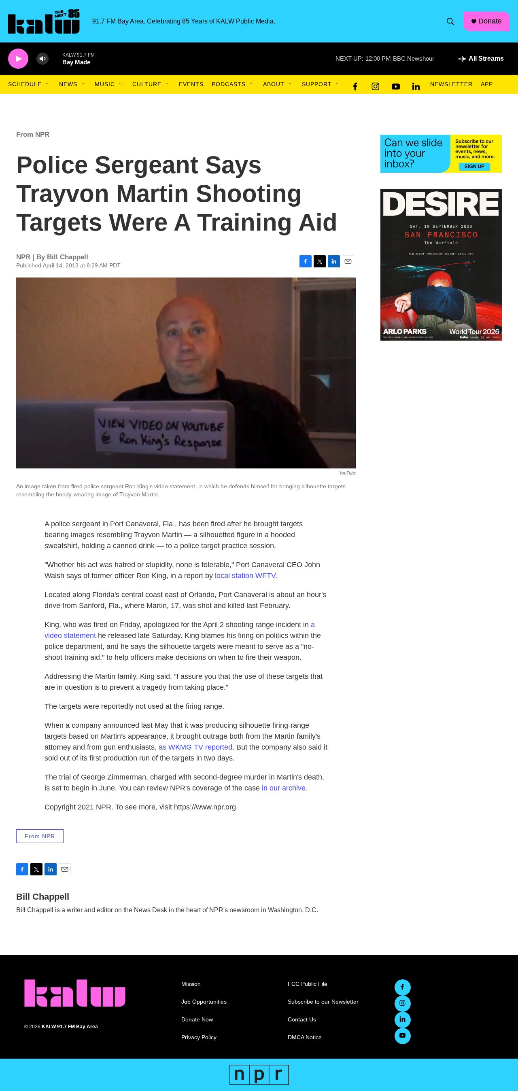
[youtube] (396, 84)
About (273, 84)
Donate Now (197, 1020)
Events (191, 84)
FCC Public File (307, 984)
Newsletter (451, 84)
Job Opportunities (204, 1002)
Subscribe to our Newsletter (323, 1002)
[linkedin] (416, 84)
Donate (490, 21)
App (487, 84)
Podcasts (229, 84)
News (68, 84)
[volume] (42, 59)
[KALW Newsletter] (441, 154)
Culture (146, 84)
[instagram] (375, 84)
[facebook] (355, 84)
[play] (18, 59)
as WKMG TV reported (195, 747)
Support (317, 84)
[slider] (55, 58)
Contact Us (302, 1020)
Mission (191, 984)
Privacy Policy (199, 1037)
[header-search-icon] (450, 21)
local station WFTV (245, 576)
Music (105, 84)
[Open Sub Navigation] (48, 84)
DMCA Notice (305, 1037)
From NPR (32, 134)
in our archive (284, 788)
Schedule (25, 84)
